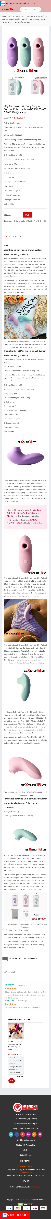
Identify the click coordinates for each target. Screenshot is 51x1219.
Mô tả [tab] (7, 236)
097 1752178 (31, 3)
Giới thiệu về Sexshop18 (25, 1140)
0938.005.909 (36, 1187)
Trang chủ (6, 16)
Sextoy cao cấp (18, 16)
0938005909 (18, 1215)
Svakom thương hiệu (32, 140)
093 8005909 (17, 3)
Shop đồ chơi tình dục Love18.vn (25, 1129)
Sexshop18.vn (25, 1200)
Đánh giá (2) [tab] (19, 236)
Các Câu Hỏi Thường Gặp (25, 1145)
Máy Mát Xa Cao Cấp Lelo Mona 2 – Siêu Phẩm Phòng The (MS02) (16, 1045)
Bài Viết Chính (25, 1155)
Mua (27, 215)
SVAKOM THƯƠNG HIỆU (35, 16)
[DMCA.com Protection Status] (25, 1205)
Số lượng (7, 215)
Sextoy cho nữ (19, 221)
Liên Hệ (25, 1150)
